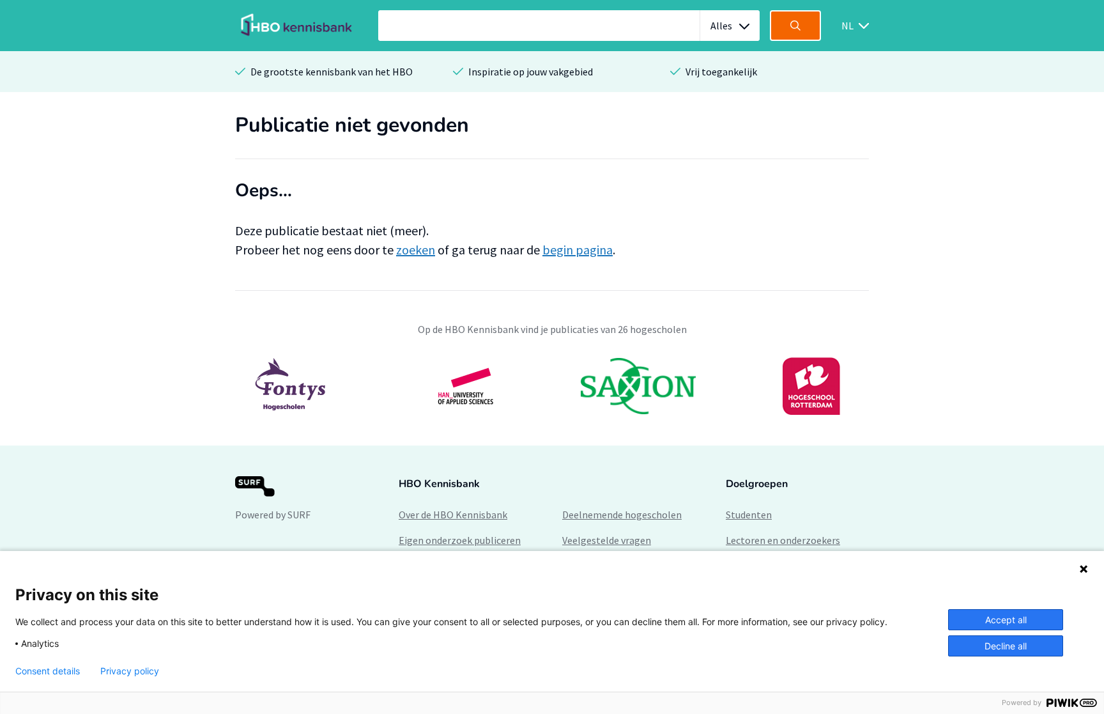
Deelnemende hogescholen (622, 514)
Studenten (749, 514)
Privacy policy (129, 671)
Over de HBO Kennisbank (453, 514)
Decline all (1006, 645)
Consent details (47, 671)
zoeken (415, 250)
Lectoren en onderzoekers (783, 540)
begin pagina (577, 250)
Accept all (1006, 619)
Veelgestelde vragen (606, 540)
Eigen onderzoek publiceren (460, 540)
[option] (552, 386)
